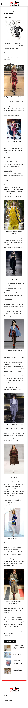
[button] (1, 4)
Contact (5, 698)
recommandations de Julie (11, 55)
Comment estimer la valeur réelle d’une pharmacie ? (17, 654)
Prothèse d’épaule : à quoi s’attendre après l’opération (17, 671)
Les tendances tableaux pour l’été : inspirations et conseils (18, 647)
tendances (9, 46)
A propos (5, 695)
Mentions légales (7, 700)
